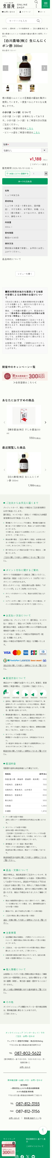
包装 (6, 144)
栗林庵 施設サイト (31, 1118)
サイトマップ (9, 1139)
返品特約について (11, 259)
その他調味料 (23, 28)
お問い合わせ (9, 12)
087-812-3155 (28, 1103)
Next (44, 68)
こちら (30, 128)
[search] (38, 20)
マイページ (26, 12)
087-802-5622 (28, 1053)
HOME (4, 28)
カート (42, 12)
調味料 (13, 28)
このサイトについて (35, 1146)
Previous (5, 68)
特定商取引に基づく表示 (35, 1140)
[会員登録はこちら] (9, 1148)
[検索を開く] (36, 2)
